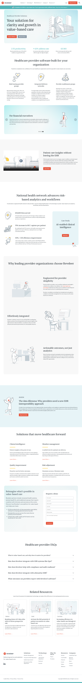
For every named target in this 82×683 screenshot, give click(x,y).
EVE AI (40, 655)
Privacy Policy (13, 678)
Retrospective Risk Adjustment (28, 662)
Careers (71, 663)
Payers (51, 656)
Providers (52, 659)
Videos (62, 664)
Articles (62, 655)
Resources (64, 653)
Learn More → (13, 459)
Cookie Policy (6, 678)
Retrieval (41, 661)
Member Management (29, 655)
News (70, 661)
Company (72, 653)
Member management (51, 444)
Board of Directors (71, 658)
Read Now (65, 235)
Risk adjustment (48, 465)
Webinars (63, 666)
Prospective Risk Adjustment (30, 657)
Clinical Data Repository (41, 658)
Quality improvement (18, 465)
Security (40, 663)
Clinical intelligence (17, 444)
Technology (43, 653)
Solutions (27, 653)
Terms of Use (20, 678)
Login (66, 2)
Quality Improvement (28, 659)
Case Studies (64, 657)
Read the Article (23, 415)
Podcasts (63, 659)
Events (62, 662)
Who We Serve (53, 653)
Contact (71, 665)
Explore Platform (12, 36)
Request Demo (22, 36)
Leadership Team (73, 655)
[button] (23, 2)
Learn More (47, 168)
